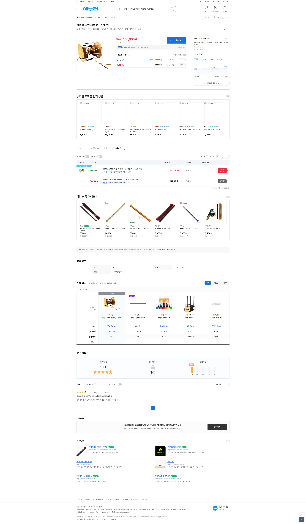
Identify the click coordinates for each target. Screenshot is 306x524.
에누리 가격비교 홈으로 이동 (90, 9)
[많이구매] (138, 303)
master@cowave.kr (123, 512)
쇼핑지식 (90, 2)
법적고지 (108, 500)
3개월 (204, 60)
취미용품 (97, 17)
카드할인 (94, 157)
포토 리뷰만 (112, 384)
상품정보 (95, 148)
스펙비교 (107, 148)
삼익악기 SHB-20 (164, 318)
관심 (209, 17)
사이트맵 (145, 500)
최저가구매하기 (222, 170)
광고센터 (125, 500)
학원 (112, 2)
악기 (105, 17)
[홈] (77, 17)
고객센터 (117, 500)
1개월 (196, 60)
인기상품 (84, 289)
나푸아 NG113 (190, 318)
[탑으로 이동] (301, 519)
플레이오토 (216, 2)
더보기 (226, 29)
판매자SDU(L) (135, 500)
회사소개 (79, 500)
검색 (172, 9)
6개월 (211, 60)
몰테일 (207, 2)
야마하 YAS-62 (216, 318)
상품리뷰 (120, 148)
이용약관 (87, 500)
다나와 (200, 2)
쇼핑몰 (203, 157)
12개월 (219, 60)
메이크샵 (225, 2)
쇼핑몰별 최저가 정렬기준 (129, 55)
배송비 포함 (177, 55)
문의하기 (217, 427)
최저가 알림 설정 (213, 83)
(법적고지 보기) (172, 249)
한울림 (216, 283)
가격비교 (81, 148)
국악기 (113, 17)
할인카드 (213, 157)
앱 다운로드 (223, 508)
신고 (130, 172)
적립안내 (180, 47)
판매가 (166, 162)
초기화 (226, 157)
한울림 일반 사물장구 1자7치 (112, 318)
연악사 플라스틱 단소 (138, 318)
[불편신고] (301, 515)
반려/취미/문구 (86, 17)
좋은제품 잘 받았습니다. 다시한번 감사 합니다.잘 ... (95, 396)
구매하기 (222, 181)
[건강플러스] (81, 2)
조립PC (102, 2)
